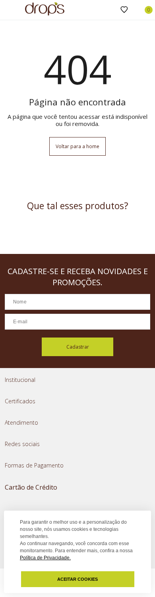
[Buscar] (111, 10)
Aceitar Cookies (77, 579)
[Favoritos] (124, 9)
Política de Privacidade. (45, 558)
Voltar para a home (77, 146)
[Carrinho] (144, 10)
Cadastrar (77, 346)
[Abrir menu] (8, 10)
